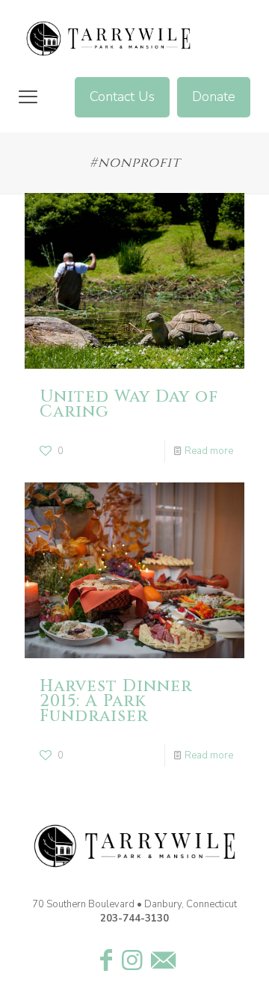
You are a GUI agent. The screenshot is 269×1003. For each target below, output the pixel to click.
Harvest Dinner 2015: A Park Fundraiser (116, 701)
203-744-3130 (134, 918)
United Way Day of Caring (129, 404)
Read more (209, 451)
